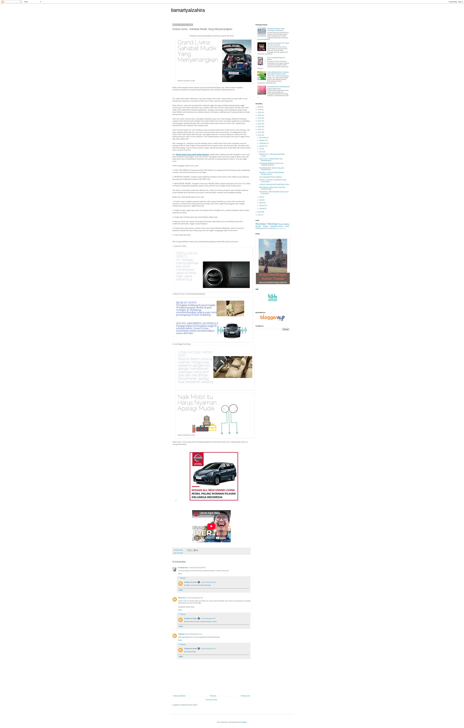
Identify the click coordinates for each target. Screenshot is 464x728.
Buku (275, 228)
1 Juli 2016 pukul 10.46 (208, 582)
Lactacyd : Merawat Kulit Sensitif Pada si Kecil (274, 184)
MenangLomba (281, 228)
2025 (259, 110)
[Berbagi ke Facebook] (195, 550)
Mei (260, 197)
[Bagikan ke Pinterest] (197, 550)
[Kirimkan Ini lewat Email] (188, 550)
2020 (259, 124)
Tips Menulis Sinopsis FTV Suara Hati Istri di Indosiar (278, 44)
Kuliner (265, 226)
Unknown (181, 634)
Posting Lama (245, 696)
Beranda (213, 696)
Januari (262, 208)
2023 (259, 115)
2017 (259, 132)
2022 (259, 118)
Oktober (262, 140)
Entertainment (260, 228)
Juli (260, 149)
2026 (259, 107)
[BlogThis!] (190, 550)
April (261, 200)
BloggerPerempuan (276, 226)
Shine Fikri (181, 598)
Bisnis (287, 226)
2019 (259, 126)
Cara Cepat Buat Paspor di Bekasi (270, 177)
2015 (259, 212)
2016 (259, 135)
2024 (259, 112)
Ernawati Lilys (183, 568)
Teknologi (180, 553)
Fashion (271, 228)
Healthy (286, 224)
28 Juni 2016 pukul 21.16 (193, 634)
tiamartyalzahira (188, 10)
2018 (259, 129)
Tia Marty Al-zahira (190, 582)
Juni (261, 152)
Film (266, 228)
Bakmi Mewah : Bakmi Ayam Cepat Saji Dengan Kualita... (272, 188)
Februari (262, 205)
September (263, 143)
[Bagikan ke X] (192, 550)
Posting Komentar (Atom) (189, 705)
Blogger (244, 722)
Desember (263, 137)
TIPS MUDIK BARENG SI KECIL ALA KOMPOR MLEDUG (271, 164)
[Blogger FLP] (272, 320)
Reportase (261, 224)
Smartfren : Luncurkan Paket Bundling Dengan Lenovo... (271, 173)
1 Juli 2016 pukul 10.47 (208, 618)
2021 (259, 121)
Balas (180, 574)
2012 (259, 215)
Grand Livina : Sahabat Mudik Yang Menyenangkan (270, 159)
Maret (261, 203)
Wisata (280, 224)
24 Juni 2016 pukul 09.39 (197, 568)
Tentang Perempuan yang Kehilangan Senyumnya (275, 29)
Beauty (258, 226)
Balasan (183, 578)
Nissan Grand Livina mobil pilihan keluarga (192, 154)
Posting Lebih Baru (179, 696)
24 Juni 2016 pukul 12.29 (194, 598)
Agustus (262, 146)
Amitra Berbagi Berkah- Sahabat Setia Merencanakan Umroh (278, 73)
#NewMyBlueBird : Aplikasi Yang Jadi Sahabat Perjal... (271, 168)
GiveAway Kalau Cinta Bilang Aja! (278, 86)
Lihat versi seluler (211, 700)
